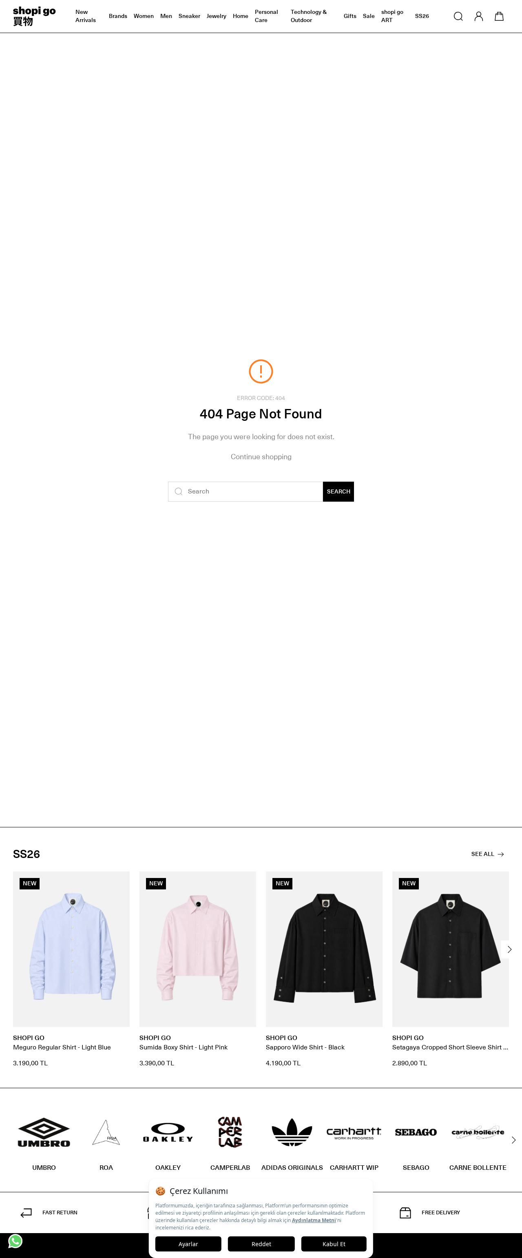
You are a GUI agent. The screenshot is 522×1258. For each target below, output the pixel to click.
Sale (369, 16)
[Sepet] (499, 16)
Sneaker (189, 16)
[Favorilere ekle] (119, 882)
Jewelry (216, 16)
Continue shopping (261, 456)
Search (338, 491)
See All (482, 854)
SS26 (422, 16)
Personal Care (266, 16)
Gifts (350, 16)
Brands (118, 16)
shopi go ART (392, 16)
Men (166, 16)
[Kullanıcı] (479, 16)
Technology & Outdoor (309, 16)
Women (144, 16)
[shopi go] (34, 16)
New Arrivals (85, 16)
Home (240, 16)
